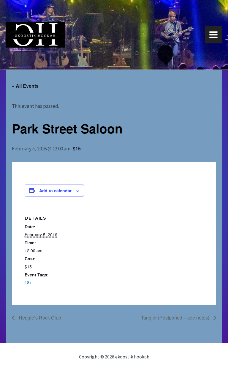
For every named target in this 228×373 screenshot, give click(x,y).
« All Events (25, 85)
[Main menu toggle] (213, 34)
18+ (28, 282)
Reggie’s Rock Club (39, 317)
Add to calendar (55, 190)
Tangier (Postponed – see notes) (175, 317)
